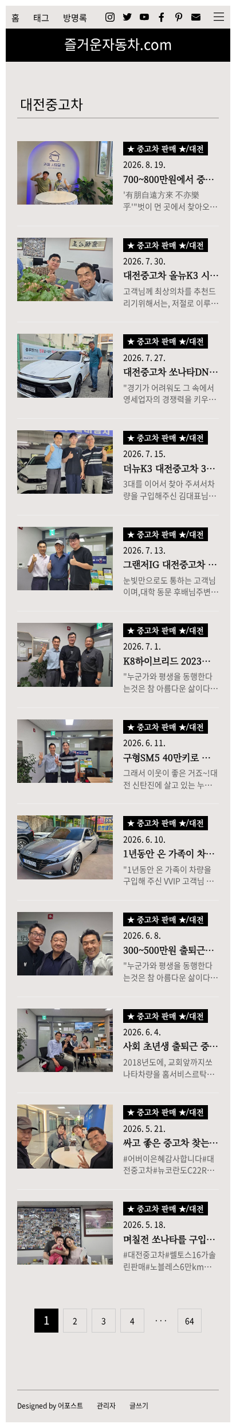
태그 (41, 17)
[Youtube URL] (144, 17)
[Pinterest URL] (178, 17)
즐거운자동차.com (118, 44)
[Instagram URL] (110, 17)
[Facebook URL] (161, 17)
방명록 (75, 17)
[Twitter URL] (127, 17)
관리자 (106, 1406)
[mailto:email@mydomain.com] (195, 17)
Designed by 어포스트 (50, 1406)
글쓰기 (138, 1406)
